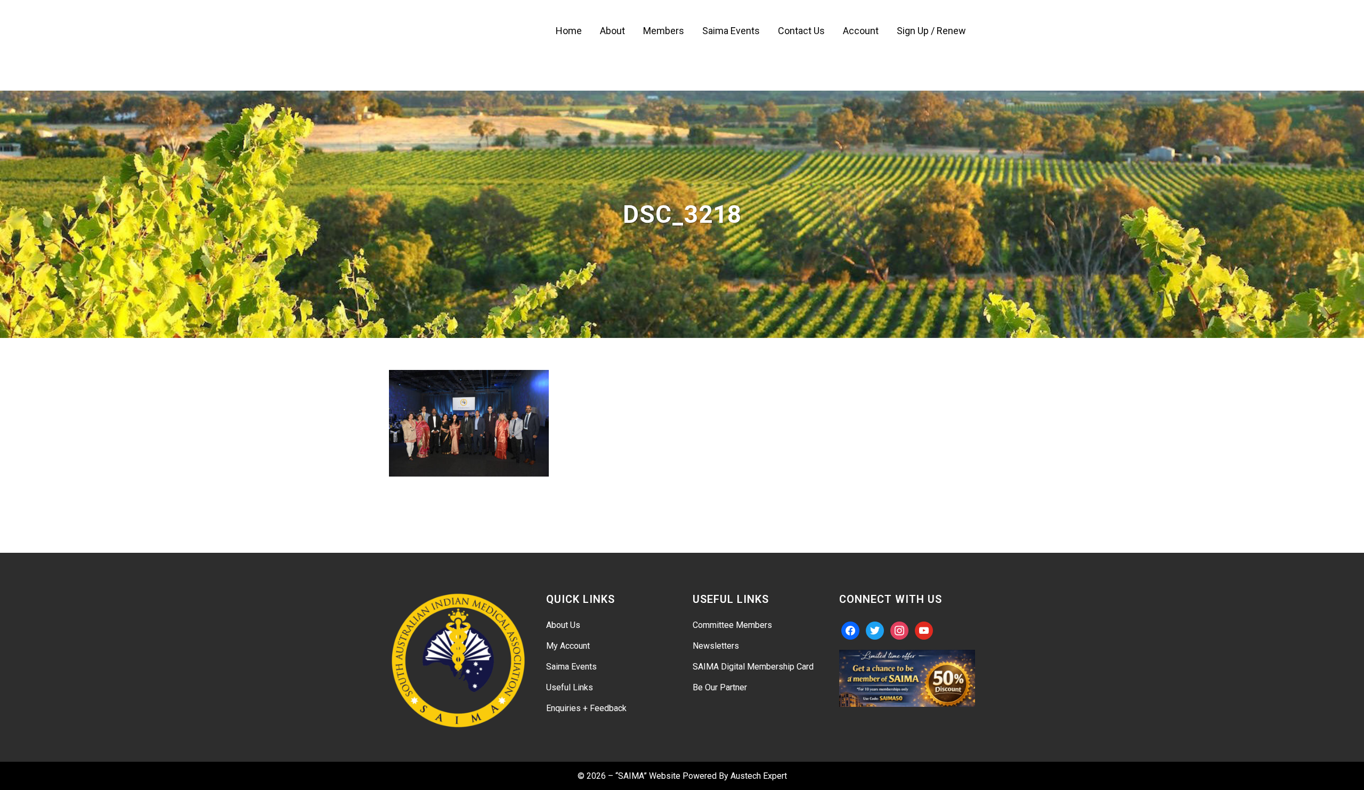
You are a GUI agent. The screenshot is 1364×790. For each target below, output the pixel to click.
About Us (563, 625)
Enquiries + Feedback (586, 708)
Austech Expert (758, 776)
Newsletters (716, 646)
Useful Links (569, 687)
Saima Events (571, 667)
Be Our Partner (720, 687)
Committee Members (732, 625)
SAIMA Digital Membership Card (753, 667)
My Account (568, 646)
